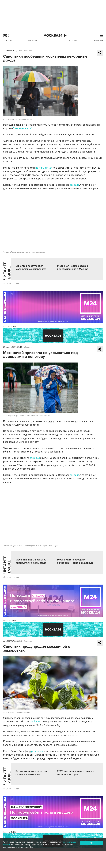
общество (7, 283)
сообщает (35, 721)
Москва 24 (53, 35)
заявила (74, 185)
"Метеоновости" (22, 128)
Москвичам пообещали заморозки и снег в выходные (75, 561)
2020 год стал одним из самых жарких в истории (75, 773)
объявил (35, 458)
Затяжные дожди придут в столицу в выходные (31, 773)
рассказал (37, 751)
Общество (28, 51)
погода (16, 283)
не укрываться (43, 168)
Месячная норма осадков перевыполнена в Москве (72, 267)
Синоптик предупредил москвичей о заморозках (31, 267)
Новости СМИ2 (9, 327)
